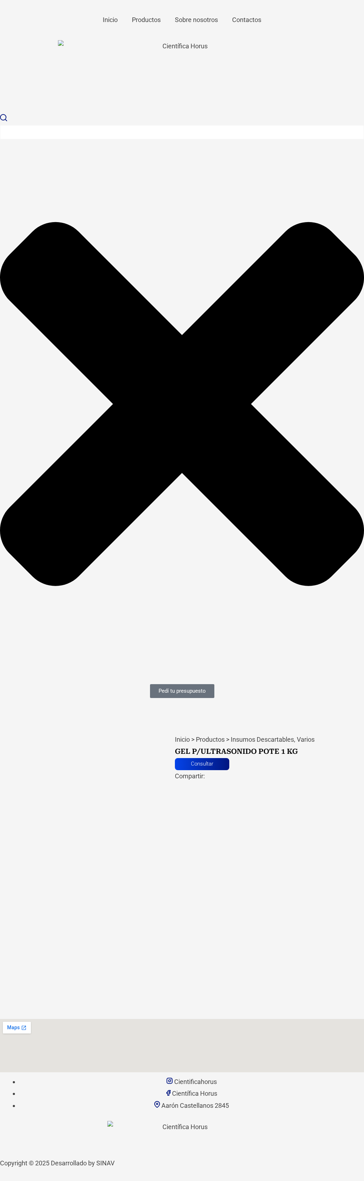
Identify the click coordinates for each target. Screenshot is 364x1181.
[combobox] (182, 132)
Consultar (202, 764)
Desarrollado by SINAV (82, 1163)
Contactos (246, 19)
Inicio (110, 19)
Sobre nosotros (196, 19)
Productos (146, 19)
